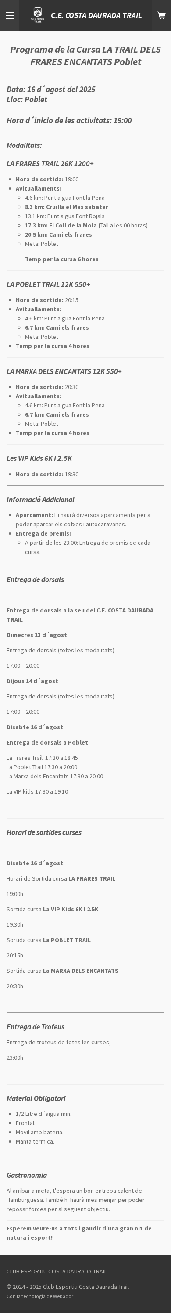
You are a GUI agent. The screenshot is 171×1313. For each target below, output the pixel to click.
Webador (63, 1296)
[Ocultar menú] (9, 15)
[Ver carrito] (161, 15)
